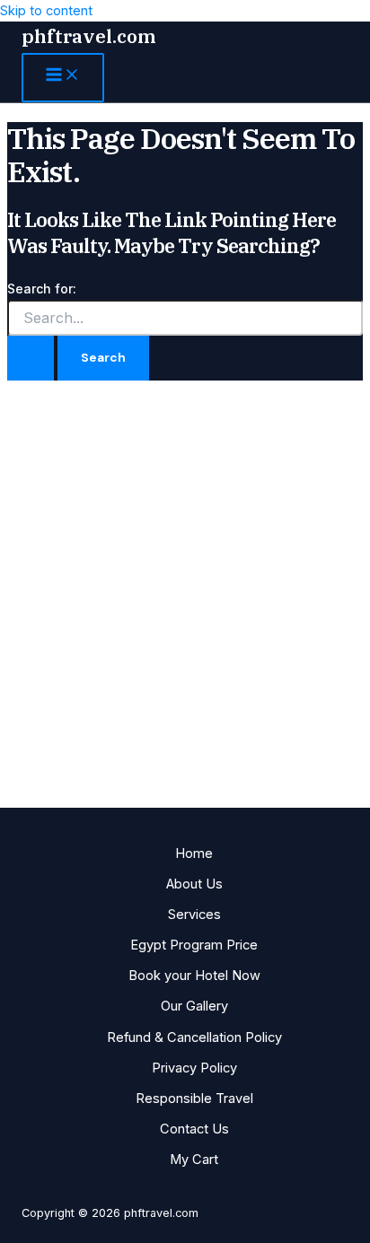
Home (194, 853)
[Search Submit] (30, 358)
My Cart (194, 1159)
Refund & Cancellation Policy (194, 1037)
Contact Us (194, 1129)
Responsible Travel (194, 1098)
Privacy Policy (194, 1068)
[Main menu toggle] (63, 77)
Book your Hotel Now (194, 975)
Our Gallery (194, 1006)
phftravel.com (89, 36)
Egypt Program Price (194, 945)
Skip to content (46, 11)
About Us (194, 884)
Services (194, 914)
